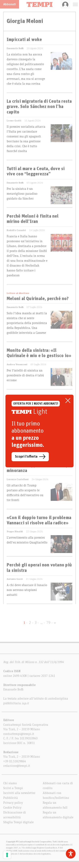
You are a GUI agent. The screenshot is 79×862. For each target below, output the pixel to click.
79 (48, 623)
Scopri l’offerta (26, 456)
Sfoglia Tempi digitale (18, 822)
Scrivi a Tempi (13, 788)
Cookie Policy (12, 807)
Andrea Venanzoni (17, 364)
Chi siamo (10, 783)
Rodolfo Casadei (16, 230)
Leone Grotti (14, 120)
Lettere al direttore (18, 293)
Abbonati (9, 4)
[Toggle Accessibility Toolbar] (70, 853)
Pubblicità (10, 797)
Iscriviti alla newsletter (19, 793)
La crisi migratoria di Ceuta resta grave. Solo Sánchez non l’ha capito (39, 107)
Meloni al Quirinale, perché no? (38, 299)
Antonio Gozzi (15, 579)
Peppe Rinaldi (15, 531)
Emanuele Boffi (15, 48)
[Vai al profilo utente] (65, 4)
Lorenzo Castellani (18, 479)
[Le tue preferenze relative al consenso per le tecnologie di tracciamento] (7, 855)
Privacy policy (13, 802)
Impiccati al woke (24, 40)
